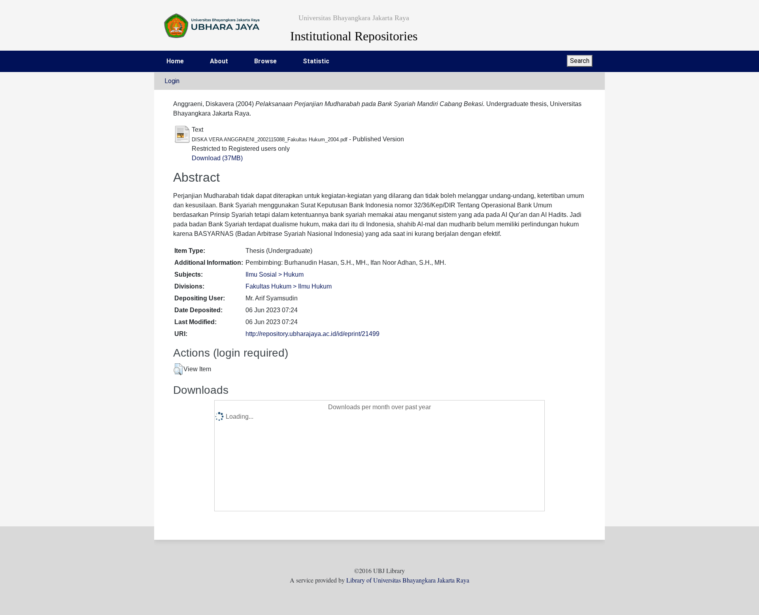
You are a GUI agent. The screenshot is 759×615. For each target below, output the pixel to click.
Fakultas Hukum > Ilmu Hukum (288, 286)
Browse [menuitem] (265, 61)
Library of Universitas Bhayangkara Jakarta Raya (407, 580)
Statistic (316, 61)
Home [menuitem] (175, 61)
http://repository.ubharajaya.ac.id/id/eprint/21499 (312, 333)
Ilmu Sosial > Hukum (274, 274)
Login (171, 81)
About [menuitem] (219, 61)
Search (579, 61)
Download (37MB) (217, 158)
